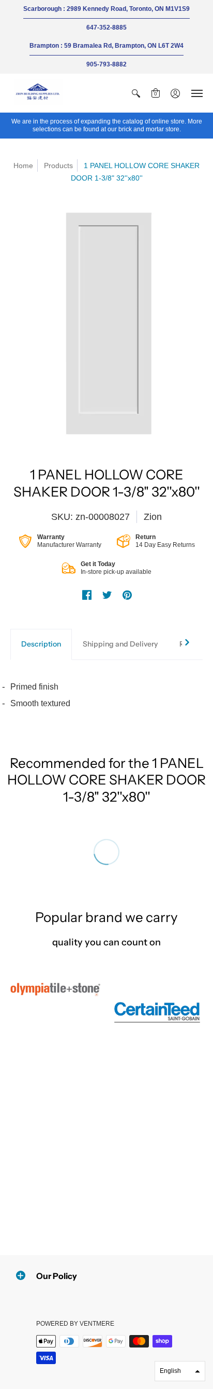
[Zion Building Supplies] (38, 93)
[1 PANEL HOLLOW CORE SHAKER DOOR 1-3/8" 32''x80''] (106, 323)
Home (23, 165)
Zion (153, 517)
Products (58, 165)
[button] (136, 93)
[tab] (41, 644)
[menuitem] (136, 93)
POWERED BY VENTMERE (75, 1323)
